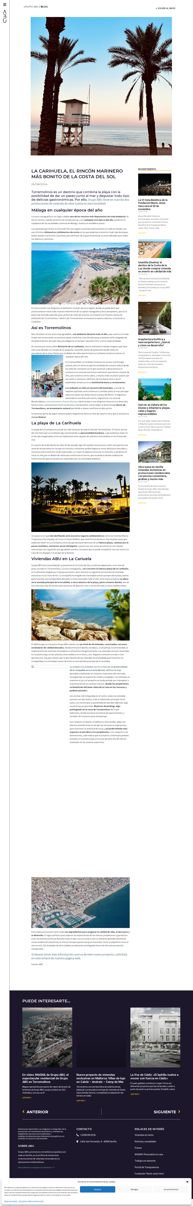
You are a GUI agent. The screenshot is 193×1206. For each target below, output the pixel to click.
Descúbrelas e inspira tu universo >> (36, 1167)
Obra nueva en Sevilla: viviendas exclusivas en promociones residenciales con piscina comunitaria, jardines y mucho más (154, 473)
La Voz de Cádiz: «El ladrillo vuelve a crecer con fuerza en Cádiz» (154, 1076)
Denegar (134, 1189)
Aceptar (97, 1189)
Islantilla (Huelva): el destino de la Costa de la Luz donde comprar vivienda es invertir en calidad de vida (154, 267)
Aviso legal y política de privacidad (31, 1201)
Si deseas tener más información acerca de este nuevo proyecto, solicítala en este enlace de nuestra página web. (79, 956)
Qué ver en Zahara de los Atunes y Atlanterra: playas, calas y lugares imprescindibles (154, 409)
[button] (187, 1181)
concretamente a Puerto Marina (61, 401)
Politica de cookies (10, 1201)
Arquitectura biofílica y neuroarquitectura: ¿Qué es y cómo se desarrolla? (154, 342)
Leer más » (142, 233)
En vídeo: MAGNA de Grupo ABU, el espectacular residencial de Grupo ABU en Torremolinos (45, 1078)
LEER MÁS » (27, 1098)
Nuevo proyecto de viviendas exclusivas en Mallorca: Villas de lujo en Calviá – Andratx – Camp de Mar (100, 1078)
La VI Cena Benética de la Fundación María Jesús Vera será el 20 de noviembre (152, 204)
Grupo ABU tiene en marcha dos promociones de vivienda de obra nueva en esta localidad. (80, 201)
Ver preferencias (171, 1189)
